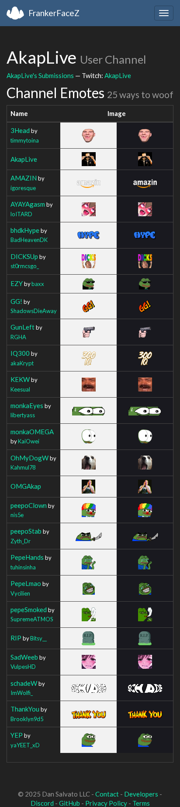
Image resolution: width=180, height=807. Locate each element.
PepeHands (27, 557)
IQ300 (20, 353)
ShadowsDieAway (33, 310)
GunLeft (22, 327)
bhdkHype (24, 230)
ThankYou (24, 709)
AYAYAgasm (27, 204)
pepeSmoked (28, 609)
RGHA (18, 337)
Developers (141, 794)
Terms (141, 803)
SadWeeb (24, 657)
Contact (107, 794)
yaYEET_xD (25, 745)
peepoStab (26, 531)
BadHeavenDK (29, 239)
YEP (16, 735)
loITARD (21, 214)
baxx (37, 283)
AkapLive (117, 75)
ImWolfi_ (21, 692)
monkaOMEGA (32, 432)
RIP (15, 638)
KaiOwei (28, 441)
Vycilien (20, 593)
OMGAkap (25, 486)
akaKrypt (22, 363)
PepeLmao (25, 583)
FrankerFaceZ (54, 13)
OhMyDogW (29, 458)
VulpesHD (23, 666)
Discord (42, 803)
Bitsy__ (38, 638)
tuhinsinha (23, 567)
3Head (20, 130)
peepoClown (28, 505)
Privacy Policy (106, 803)
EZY (16, 283)
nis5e (17, 514)
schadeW (23, 683)
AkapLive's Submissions (40, 75)
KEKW (20, 379)
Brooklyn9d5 (26, 718)
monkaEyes (26, 405)
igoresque (23, 187)
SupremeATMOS (31, 619)
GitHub (69, 803)
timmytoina (24, 140)
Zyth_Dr (20, 541)
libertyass (22, 415)
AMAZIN (23, 178)
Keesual (20, 389)
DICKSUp (24, 256)
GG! (16, 301)
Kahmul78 (22, 467)
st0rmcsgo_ (24, 265)
